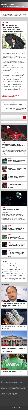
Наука (3, 207)
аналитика (13, 276)
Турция (11, 275)
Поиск (24, 117)
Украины (4, 276)
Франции (9, 276)
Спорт (3, 142)
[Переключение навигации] (2, 9)
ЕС (16, 267)
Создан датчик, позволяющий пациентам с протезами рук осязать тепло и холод (16, 245)
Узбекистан (15, 275)
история (4, 278)
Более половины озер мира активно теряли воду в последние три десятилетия (16, 237)
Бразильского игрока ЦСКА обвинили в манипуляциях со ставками (16, 186)
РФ (20, 271)
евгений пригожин (19, 276)
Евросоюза (4, 269)
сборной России (22, 278)
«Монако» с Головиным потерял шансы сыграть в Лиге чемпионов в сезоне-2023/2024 (17, 170)
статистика (8, 279)
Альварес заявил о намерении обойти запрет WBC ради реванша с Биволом (16, 178)
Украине (20, 275)
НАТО (13, 271)
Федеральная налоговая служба (9, 96)
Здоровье (9, 269)
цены (18, 280)
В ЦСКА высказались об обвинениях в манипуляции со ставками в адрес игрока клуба (13, 145)
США (19, 273)
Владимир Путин (6, 266)
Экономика (5, 22)
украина (14, 280)
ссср (4, 279)
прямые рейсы (15, 278)
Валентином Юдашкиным (10, 95)
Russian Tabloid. (8, 4)
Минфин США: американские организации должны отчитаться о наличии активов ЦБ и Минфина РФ (14, 350)
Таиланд (3, 275)
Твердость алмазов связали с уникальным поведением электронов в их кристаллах (14, 211)
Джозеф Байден (5, 267)
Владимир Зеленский (20, 263)
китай (7, 278)
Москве (10, 271)
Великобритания (10, 263)
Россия (14, 273)
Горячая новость (19, 266)
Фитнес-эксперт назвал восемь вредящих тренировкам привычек (17, 162)
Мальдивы (22, 269)
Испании (14, 269)
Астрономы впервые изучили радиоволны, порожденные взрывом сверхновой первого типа (16, 254)
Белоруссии (4, 263)
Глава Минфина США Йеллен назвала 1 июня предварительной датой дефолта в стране (13, 103)
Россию (9, 273)
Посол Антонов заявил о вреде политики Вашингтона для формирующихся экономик (13, 305)
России (17, 95)
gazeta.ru (9, 93)
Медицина (5, 271)
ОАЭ (16, 271)
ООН (18, 271)
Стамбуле (23, 273)
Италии (19, 269)
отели (10, 278)
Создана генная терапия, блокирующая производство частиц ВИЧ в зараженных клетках (16, 229)
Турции (7, 275)
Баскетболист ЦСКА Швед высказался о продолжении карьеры (15, 109)
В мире (13, 266)
